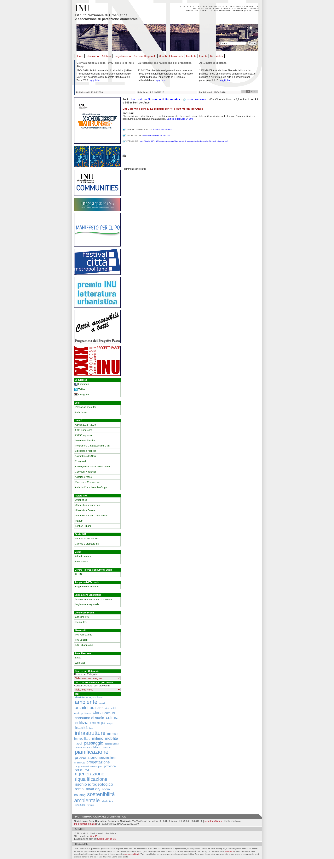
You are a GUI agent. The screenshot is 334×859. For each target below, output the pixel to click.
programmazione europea (88, 766)
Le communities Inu (85, 440)
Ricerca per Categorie (85, 674)
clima (98, 712)
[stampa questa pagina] (124, 155)
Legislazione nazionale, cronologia (93, 599)
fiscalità (81, 727)
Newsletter (216, 56)
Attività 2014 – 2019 (85, 425)
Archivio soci (81, 412)
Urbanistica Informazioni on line (91, 515)
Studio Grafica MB (106, 839)
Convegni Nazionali (85, 471)
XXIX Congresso (83, 430)
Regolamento (122, 56)
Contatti (191, 56)
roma (79, 789)
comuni (109, 713)
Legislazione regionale (87, 604)
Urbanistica (81, 500)
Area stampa (81, 561)
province (110, 766)
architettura (85, 707)
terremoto (80, 805)
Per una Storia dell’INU (87, 538)
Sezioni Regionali (144, 56)
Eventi (203, 56)
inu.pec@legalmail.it (85, 824)
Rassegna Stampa (162, 130)
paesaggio (93, 743)
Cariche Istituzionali (171, 56)
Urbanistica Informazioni (88, 505)
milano (97, 738)
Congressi (80, 461)
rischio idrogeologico (94, 784)
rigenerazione (89, 773)
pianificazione (91, 752)
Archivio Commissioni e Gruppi (91, 487)
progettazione (98, 762)
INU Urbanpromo (84, 645)
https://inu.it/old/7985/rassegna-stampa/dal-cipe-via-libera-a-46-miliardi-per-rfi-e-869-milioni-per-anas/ (183, 141)
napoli (78, 743)
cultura (112, 717)
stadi (104, 801)
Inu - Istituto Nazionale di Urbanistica (155, 99)
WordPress (95, 836)
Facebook (83, 384)
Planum (79, 520)
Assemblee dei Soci (85, 456)
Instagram (83, 394)
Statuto (106, 56)
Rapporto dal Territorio (87, 586)
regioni (79, 769)
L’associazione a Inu (85, 407)
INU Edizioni (81, 640)
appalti (102, 703)
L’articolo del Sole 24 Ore (179, 119)
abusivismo (81, 697)
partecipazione (112, 744)
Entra (78, 657)
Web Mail (80, 663)
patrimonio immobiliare (87, 747)
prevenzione (86, 757)
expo (110, 723)
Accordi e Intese (83, 477)
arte (100, 708)
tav (111, 801)
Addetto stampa (83, 556)
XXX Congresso (83, 435)
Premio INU (81, 622)
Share (127, 147)
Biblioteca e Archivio (85, 451)
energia (97, 722)
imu (91, 728)
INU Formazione (83, 634)
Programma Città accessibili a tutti (93, 445)
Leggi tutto (94, 80)
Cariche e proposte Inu (87, 543)
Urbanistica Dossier (85, 510)
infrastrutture (90, 733)
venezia (90, 805)
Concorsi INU (82, 617)
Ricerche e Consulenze (87, 482)
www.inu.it (229, 851)
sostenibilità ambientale (94, 797)
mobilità (111, 738)
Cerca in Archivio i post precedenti (92, 685)
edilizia (82, 722)
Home (79, 56)
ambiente (86, 702)
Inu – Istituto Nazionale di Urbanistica (100, 816)
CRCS (78, 574)
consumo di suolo (89, 718)
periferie (106, 747)
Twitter (81, 389)
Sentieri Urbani (83, 526)
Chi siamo (93, 56)
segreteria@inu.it (213, 821)
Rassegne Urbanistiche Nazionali (92, 466)
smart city (92, 789)
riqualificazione (91, 779)
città (107, 708)
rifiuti (87, 770)
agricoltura (95, 697)
